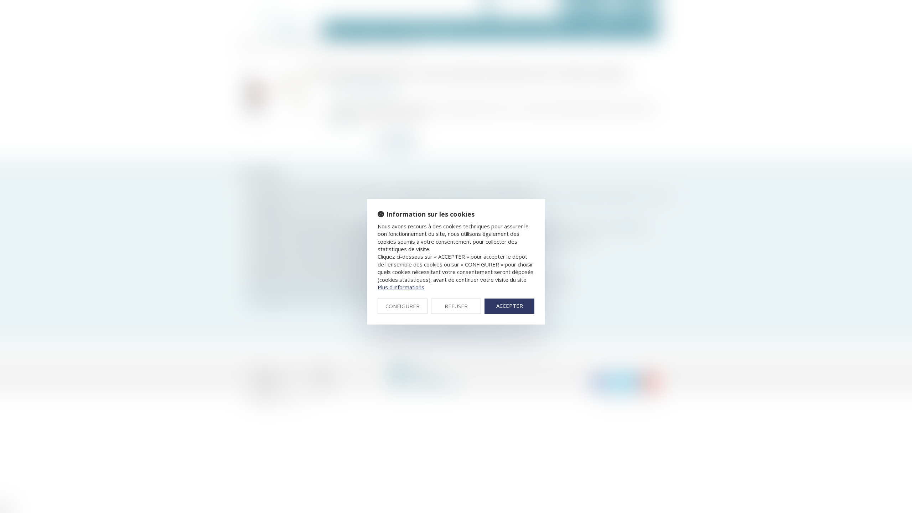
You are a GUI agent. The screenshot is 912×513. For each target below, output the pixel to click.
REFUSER (456, 306)
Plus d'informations (401, 287)
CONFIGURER (402, 306)
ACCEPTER (509, 305)
